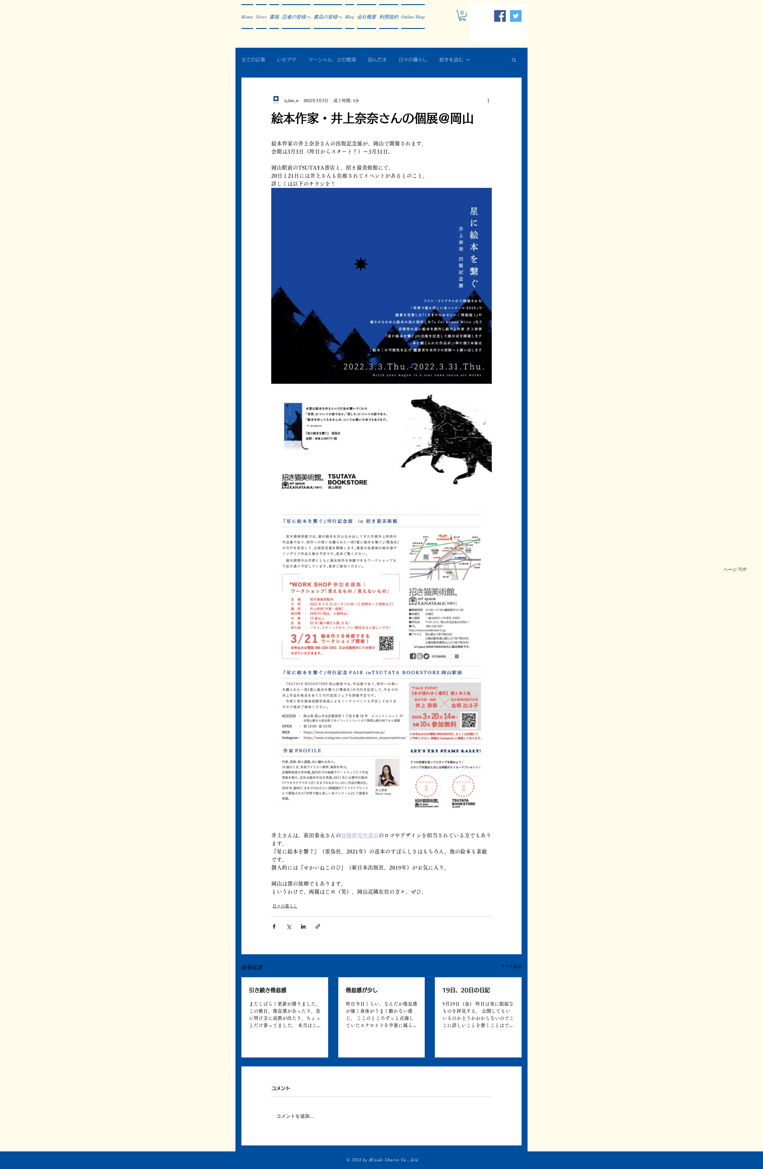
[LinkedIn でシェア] (303, 926)
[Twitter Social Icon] (516, 16)
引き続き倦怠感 (267, 990)
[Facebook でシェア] (274, 926)
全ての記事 (253, 59)
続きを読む (451, 59)
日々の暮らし (413, 59)
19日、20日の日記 (466, 990)
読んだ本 (377, 59)
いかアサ (286, 59)
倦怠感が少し (362, 990)
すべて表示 (511, 966)
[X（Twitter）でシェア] (288, 926)
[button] (261, 16)
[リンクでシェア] (318, 926)
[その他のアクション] (488, 100)
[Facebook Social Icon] (500, 16)
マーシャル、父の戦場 (332, 59)
